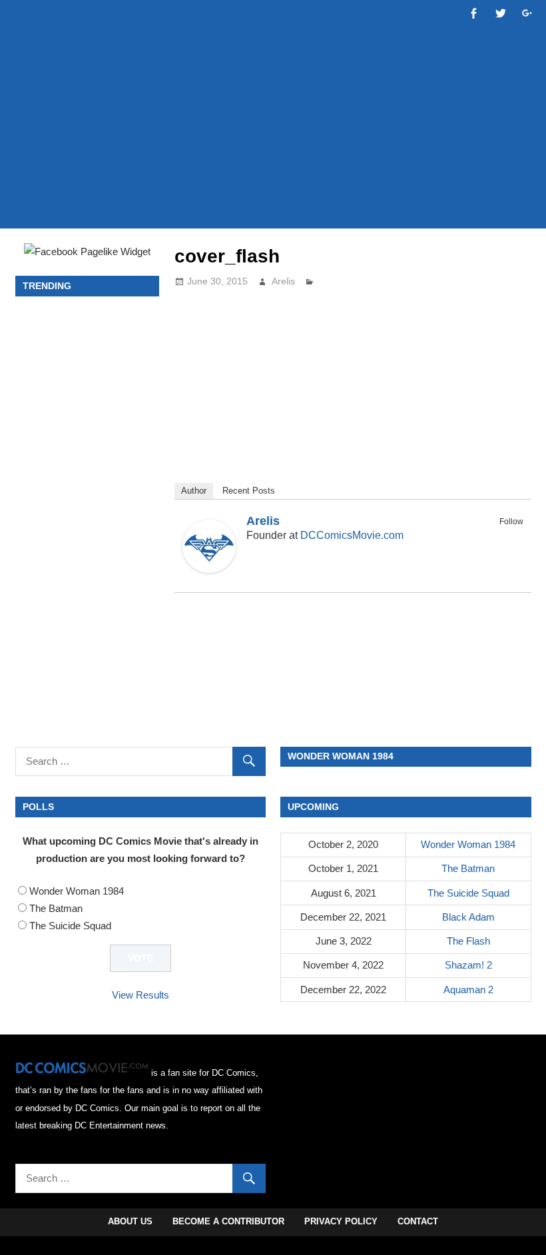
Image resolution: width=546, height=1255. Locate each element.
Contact (418, 1221)
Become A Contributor (228, 1221)
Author (193, 491)
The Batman (56, 908)
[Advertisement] (273, 178)
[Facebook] (497, 537)
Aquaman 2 (468, 989)
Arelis (283, 281)
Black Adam (468, 917)
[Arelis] (209, 569)
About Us (130, 1221)
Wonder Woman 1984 (76, 891)
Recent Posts (248, 491)
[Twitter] (515, 537)
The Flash (468, 941)
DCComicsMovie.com (352, 535)
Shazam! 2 (468, 965)
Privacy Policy (341, 1221)
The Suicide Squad (70, 925)
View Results (140, 995)
